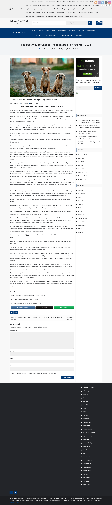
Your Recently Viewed (76, 16)
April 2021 (81, 165)
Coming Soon (37, 5)
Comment (13, 330)
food (27, 235)
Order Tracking (60, 12)
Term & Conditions (51, 16)
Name (12, 351)
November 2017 (82, 176)
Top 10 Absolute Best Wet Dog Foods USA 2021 (24, 299)
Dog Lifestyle (66, 9)
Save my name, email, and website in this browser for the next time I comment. (34, 373)
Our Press (69, 12)
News (79, 207)
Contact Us (45, 5)
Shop (96, 12)
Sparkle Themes (14, 502)
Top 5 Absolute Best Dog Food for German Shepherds (25, 303)
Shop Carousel (30, 16)
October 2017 (82, 179)
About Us (27, 2)
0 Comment (35, 103)
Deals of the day (55, 5)
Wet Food (80, 232)
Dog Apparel (86, 5)
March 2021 (81, 169)
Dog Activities (77, 5)
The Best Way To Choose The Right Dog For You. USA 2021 (36, 100)
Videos (80, 229)
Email (12, 358)
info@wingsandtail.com (18, 9)
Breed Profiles (84, 2)
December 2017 (82, 172)
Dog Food (80, 190)
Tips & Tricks (81, 222)
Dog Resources (85, 9)
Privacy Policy (82, 12)
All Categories (21, 32)
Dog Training (36, 12)
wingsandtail (24, 103)
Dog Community (37, 9)
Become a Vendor (62, 2)
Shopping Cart (40, 16)
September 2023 (82, 155)
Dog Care (28, 9)
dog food (67, 253)
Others (80, 211)
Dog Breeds (91, 30)
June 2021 (81, 162)
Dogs (15, 312)
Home (43, 12)
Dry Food (80, 200)
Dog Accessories (67, 5)
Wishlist (60, 16)
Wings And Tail (19, 21)
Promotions (81, 215)
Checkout (28, 5)
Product (90, 12)
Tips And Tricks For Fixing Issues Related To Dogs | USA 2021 (27, 296)
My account (50, 12)
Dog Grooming (48, 9)
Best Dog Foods (74, 2)
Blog (53, 30)
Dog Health (57, 9)
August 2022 (81, 158)
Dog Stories (94, 9)
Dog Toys (28, 12)
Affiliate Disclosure (50, 2)
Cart (91, 2)
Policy (75, 12)
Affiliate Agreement (37, 2)
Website (12, 366)
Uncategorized (82, 225)
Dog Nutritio (75, 9)
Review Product (82, 218)
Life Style (80, 204)
